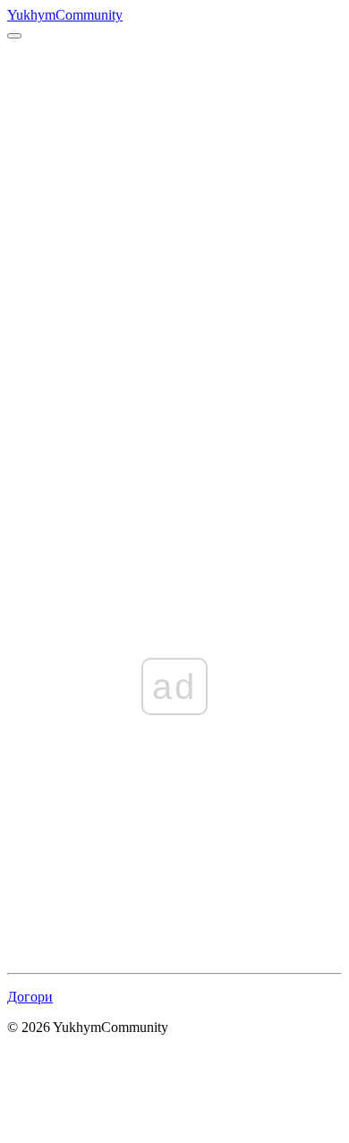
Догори (30, 996)
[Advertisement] (174, 222)
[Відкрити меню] (14, 35)
